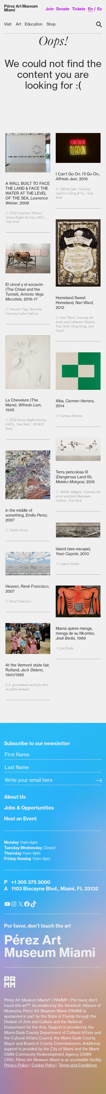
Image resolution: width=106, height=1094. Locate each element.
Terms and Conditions (78, 1065)
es (99, 9)
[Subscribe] (99, 781)
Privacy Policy (16, 1065)
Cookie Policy (43, 1065)
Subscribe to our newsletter (37, 743)
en (90, 9)
